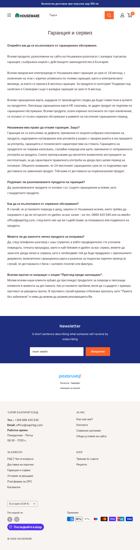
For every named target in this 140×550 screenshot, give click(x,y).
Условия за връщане (20, 476)
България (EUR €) (19, 503)
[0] (129, 15)
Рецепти (81, 464)
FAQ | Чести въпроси (20, 459)
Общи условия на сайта (91, 436)
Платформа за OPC (19, 481)
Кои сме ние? (84, 419)
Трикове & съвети (87, 459)
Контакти (82, 425)
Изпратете (98, 351)
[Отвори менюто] (9, 15)
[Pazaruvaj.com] (70, 377)
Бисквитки (13, 487)
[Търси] (109, 15)
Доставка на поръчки (20, 464)
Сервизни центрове (88, 430)
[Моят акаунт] (122, 15)
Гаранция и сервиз (18, 470)
